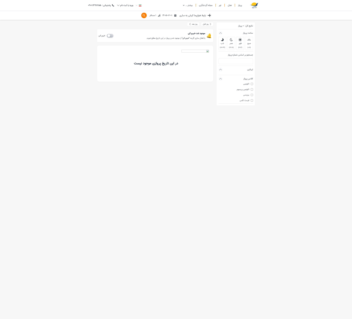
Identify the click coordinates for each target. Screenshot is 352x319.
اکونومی (246, 84)
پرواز (240, 5)
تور (220, 5)
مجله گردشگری (205, 5)
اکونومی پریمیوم (243, 89)
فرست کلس (244, 100)
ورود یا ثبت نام (126, 5)
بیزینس (246, 95)
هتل (230, 5)
